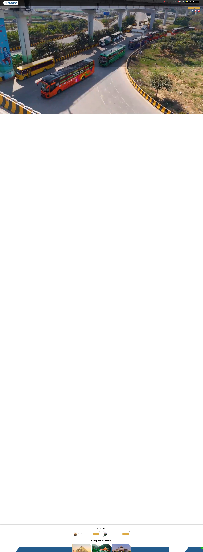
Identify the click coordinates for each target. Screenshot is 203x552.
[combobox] (79, 521)
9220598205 (181, 1)
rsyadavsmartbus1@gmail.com (171, 1)
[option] (102, 534)
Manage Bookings (174, 7)
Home (168, 7)
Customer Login (191, 7)
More (185, 7)
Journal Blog (180, 7)
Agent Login (198, 7)
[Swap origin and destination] (86, 522)
